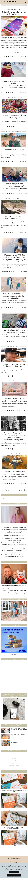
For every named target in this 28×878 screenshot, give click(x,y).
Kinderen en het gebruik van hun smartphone (14, 116)
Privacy (14, 755)
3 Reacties (23, 161)
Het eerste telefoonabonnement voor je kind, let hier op (14, 13)
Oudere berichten (5, 490)
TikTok (14, 862)
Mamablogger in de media (14, 765)
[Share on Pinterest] (13, 56)
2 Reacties (24, 56)
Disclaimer (14, 758)
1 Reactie (23, 307)
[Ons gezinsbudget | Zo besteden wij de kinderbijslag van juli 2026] (14, 818)
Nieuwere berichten (22, 490)
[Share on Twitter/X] (11, 56)
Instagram (14, 858)
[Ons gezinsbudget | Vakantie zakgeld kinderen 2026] (14, 781)
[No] (26, 870)
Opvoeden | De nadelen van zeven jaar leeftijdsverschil (14, 473)
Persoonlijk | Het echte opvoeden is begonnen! (15, 185)
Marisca (8, 9)
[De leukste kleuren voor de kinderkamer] (5, 743)
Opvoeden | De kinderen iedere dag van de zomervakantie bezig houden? (13, 296)
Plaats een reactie (22, 127)
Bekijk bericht (14, 52)
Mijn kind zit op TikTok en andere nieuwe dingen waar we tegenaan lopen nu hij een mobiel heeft (14, 258)
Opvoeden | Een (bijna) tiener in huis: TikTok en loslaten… (14, 331)
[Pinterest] (7, 2)
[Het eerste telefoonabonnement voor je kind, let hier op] (14, 35)
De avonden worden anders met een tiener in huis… (13, 150)
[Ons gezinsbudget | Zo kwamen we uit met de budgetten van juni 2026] (14, 800)
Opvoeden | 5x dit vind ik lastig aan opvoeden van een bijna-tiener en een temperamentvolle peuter (13, 436)
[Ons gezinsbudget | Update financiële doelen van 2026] (14, 837)
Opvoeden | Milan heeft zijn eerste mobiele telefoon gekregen (14, 400)
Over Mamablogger (14, 753)
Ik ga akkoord (14, 871)
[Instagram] (4, 2)
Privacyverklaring (14, 875)
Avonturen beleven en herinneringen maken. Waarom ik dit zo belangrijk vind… (13, 219)
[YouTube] (10, 2)
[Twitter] (2, 2)
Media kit (14, 760)
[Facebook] (13, 2)
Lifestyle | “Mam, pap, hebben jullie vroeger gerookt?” (13, 365)
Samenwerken (14, 763)
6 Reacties (23, 92)
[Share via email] (7, 56)
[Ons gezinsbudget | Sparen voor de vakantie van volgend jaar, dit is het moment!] (5, 730)
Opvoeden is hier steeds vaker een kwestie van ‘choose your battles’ (13, 81)
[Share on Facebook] (9, 56)
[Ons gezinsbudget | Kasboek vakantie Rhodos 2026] (5, 736)
